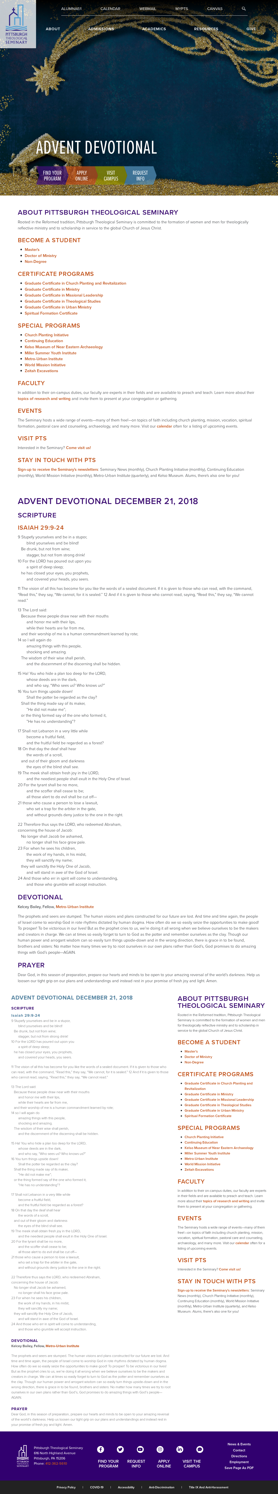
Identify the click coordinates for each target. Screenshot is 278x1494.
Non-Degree (35, 261)
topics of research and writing (44, 398)
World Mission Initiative (45, 365)
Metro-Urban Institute (44, 359)
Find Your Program (52, 175)
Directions (239, 1456)
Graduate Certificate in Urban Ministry (58, 307)
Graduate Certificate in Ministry (52, 289)
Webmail (147, 8)
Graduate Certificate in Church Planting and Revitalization (75, 283)
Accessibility (126, 1487)
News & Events (239, 1444)
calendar (164, 426)
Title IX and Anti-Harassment (208, 1487)
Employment (239, 1462)
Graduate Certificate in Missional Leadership (64, 295)
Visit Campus (111, 175)
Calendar (110, 8)
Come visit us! (78, 448)
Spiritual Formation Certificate (51, 313)
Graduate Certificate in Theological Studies (63, 301)
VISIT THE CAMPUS (192, 1464)
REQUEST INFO (136, 1464)
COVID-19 (96, 1487)
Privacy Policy (66, 1487)
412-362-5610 (56, 1463)
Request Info (140, 175)
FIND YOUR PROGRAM (108, 1464)
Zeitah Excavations (41, 371)
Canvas (215, 8)
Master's (32, 249)
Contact (239, 1450)
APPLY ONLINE (164, 1464)
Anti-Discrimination (161, 1487)
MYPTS (181, 8)
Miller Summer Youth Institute (50, 353)
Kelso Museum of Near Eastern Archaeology (64, 347)
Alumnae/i (71, 8)
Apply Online (81, 175)
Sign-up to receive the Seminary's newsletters (58, 469)
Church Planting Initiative (47, 335)
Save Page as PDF (239, 1468)
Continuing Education (44, 341)
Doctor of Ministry (40, 256)
